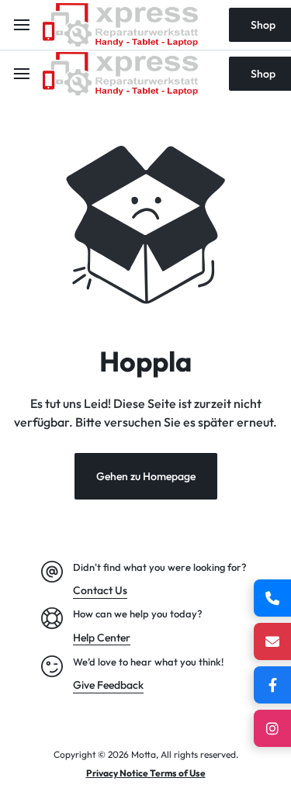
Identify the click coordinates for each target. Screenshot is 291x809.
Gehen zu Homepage (146, 476)
